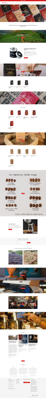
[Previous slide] (20, 21)
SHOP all (23, 193)
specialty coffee (10, 355)
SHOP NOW (23, 14)
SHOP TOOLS (23, 275)
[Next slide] (23, 21)
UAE (15, 355)
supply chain (13, 355)
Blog (16, 383)
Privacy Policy (17, 380)
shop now (10, 229)
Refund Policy (17, 381)
